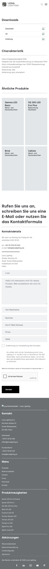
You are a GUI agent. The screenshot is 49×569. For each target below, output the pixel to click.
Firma (4, 478)
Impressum (6, 554)
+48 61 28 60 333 (8, 451)
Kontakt (4, 485)
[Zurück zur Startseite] (11, 4)
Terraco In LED (7, 523)
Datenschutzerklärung (10, 547)
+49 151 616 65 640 (12, 245)
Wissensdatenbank (9, 544)
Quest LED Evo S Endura (11, 499)
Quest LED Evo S (8, 502)
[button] (42, 4)
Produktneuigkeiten (14, 492)
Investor (5, 475)
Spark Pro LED (7, 526)
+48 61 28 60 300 (8, 439)
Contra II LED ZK (8, 513)
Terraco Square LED (9, 516)
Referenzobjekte (8, 471)
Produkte (5, 468)
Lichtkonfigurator (8, 551)
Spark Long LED (7, 530)
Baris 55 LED (6, 509)
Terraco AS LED (7, 520)
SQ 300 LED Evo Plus (9, 506)
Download (5, 482)
